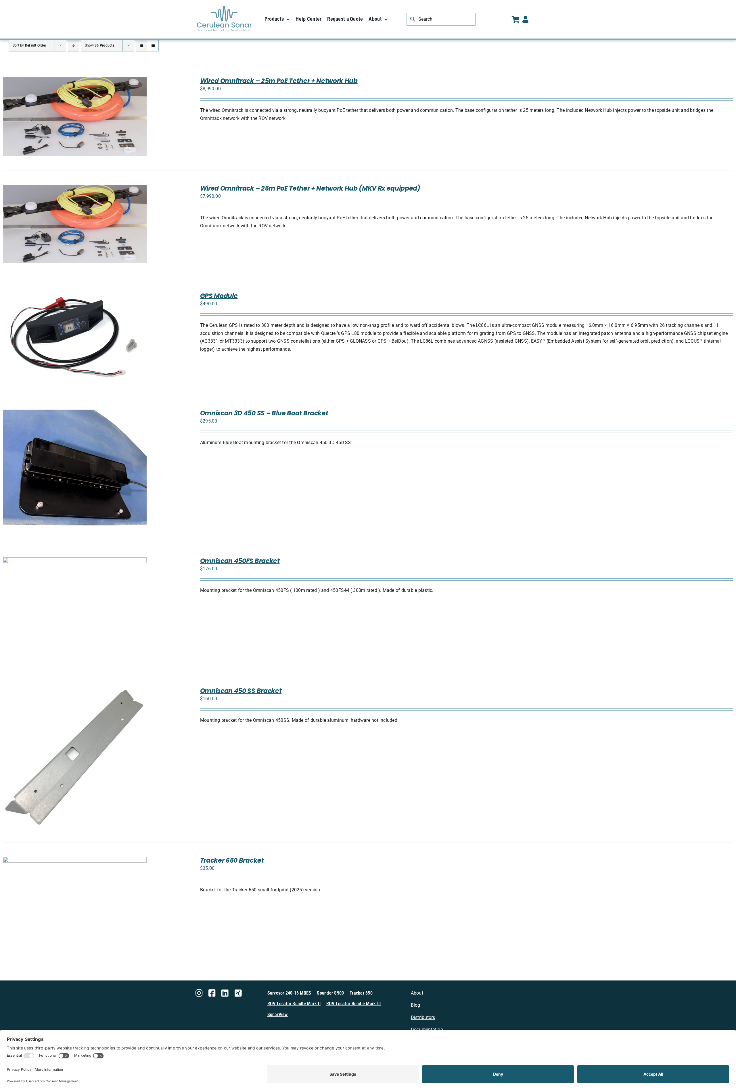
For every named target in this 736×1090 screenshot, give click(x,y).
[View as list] (152, 45)
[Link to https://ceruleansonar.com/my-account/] (525, 19)
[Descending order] (73, 45)
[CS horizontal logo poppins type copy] (224, 8)
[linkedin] (225, 993)
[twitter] (238, 993)
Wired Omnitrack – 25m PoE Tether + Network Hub (279, 80)
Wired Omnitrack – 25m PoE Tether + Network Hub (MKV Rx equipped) (310, 188)
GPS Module (219, 295)
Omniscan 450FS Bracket (240, 560)
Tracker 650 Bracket (232, 860)
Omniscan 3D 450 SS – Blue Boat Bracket (264, 413)
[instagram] (199, 993)
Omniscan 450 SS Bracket (240, 690)
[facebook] (212, 993)
